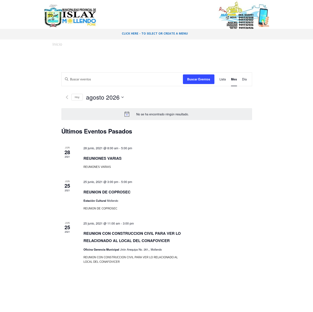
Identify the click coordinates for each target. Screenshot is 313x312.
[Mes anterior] (67, 97)
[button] (259, 34)
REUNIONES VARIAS (102, 158)
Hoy (77, 97)
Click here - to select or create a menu (155, 33)
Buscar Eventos (198, 79)
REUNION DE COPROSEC (107, 192)
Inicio (57, 44)
